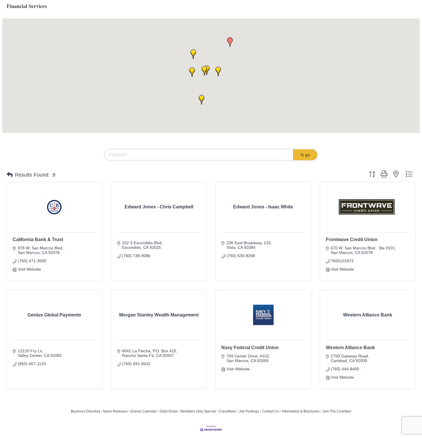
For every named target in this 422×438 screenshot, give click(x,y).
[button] (204, 71)
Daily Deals (169, 411)
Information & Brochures (301, 411)
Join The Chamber (336, 411)
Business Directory (85, 411)
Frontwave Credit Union (352, 239)
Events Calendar (144, 411)
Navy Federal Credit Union (250, 347)
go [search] (307, 154)
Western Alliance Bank (350, 347)
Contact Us (270, 411)
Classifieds (227, 411)
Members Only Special (198, 411)
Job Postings (249, 411)
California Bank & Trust (38, 239)
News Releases (115, 411)
